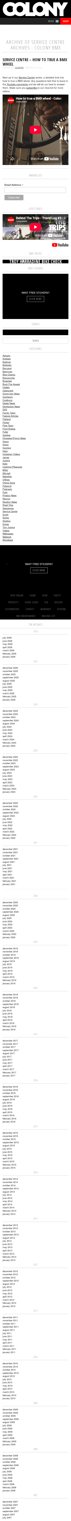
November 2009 (10, 1412)
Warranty (45, 609)
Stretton (7, 521)
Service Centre (27, 77)
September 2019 (11, 957)
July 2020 (7, 918)
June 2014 (7, 1198)
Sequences (8, 508)
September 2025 (11, 677)
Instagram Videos (11, 454)
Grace (6, 441)
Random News (10, 502)
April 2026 (7, 647)
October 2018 (9, 1000)
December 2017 (10, 1040)
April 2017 (7, 1066)
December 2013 (10, 1225)
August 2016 (9, 1099)
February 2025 (9, 696)
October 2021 (9, 855)
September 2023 (11, 766)
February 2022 (9, 834)
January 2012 (9, 1306)
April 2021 (7, 874)
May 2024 (7, 733)
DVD (5, 409)
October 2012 (9, 1277)
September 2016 (11, 1096)
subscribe (32, 87)
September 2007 (11, 1511)
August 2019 (9, 961)
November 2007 (10, 1504)
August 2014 (9, 1191)
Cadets (6, 387)
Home (33, 595)
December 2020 (10, 902)
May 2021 (7, 871)
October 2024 (9, 717)
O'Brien (6, 479)
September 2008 (11, 1465)
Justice (6, 460)
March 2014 (8, 1207)
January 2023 (9, 791)
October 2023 (9, 763)
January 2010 (9, 1398)
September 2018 (11, 1004)
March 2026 (8, 650)
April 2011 (7, 1342)
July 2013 (7, 1240)
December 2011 (10, 1317)
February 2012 (9, 1302)
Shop (66, 21)
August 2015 (9, 1145)
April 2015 (7, 1158)
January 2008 (9, 1490)
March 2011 (8, 1345)
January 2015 (9, 1167)
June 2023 (7, 775)
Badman (7, 362)
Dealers (58, 602)
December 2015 (10, 1132)
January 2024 (9, 745)
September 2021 (11, 858)
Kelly (5, 463)
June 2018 (7, 1013)
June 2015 (7, 1152)
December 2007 (10, 1501)
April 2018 (7, 1019)
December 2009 (10, 1409)
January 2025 (9, 699)
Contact (30, 609)
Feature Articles (10, 416)
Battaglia (7, 365)
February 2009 (9, 1441)
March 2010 (8, 1392)
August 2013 (9, 1237)
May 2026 (7, 644)
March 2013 (8, 1253)
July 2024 (7, 726)
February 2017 (9, 1072)
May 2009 (7, 1431)
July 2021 (7, 865)
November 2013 (10, 1228)
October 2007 (9, 1508)
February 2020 (9, 934)
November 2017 (10, 1043)
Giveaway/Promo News (14, 438)
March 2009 (8, 1438)
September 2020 (11, 911)
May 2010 (7, 1385)
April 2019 (7, 973)
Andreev (7, 358)
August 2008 (9, 1468)
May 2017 (7, 1062)
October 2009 (9, 1415)
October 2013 (9, 1231)
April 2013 (7, 1250)
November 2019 (10, 951)
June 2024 (7, 729)
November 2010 (10, 1366)
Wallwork (7, 536)
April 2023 (7, 782)
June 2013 (7, 1244)
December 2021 (10, 849)
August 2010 (9, 1376)
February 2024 (9, 742)
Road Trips (8, 505)
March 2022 (8, 831)
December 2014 (10, 1178)
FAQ (46, 602)
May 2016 (7, 1109)
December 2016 (10, 1086)
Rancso (6, 498)
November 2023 (10, 760)
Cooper (19, 67)
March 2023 (8, 785)
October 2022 (9, 809)
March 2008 (8, 1484)
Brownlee (7, 381)
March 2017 (8, 1069)
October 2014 (9, 1185)
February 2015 (9, 1164)
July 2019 (7, 964)
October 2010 (9, 1369)
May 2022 (7, 825)
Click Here (35, 298)
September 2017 (11, 1050)
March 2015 (8, 1161)
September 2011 (11, 1326)
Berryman (7, 371)
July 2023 (7, 772)
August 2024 (9, 723)
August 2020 (9, 915)
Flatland (7, 419)
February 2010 (9, 1395)
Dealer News (9, 403)
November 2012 (10, 1274)
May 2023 (7, 779)
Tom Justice (9, 527)
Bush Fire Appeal (11, 384)
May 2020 (7, 924)
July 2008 (7, 1471)
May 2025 (7, 690)
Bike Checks (9, 374)
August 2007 (9, 1514)
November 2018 (10, 997)
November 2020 (10, 905)
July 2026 (7, 637)
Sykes (6, 524)
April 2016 (7, 1112)
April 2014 (7, 1204)
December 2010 (10, 1363)
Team (44, 595)
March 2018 (8, 1023)
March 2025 (8, 693)
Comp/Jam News (11, 393)
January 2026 (9, 656)
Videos (6, 530)
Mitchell (6, 473)
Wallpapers (8, 533)
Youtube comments (17, 84)
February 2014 (9, 1210)
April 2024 (7, 736)
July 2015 (7, 1148)
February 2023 (9, 788)
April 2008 (7, 1481)
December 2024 (10, 710)
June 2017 (7, 1059)
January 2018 (9, 1029)
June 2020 (7, 921)
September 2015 (11, 1142)
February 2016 (9, 1118)
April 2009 (7, 1435)
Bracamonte (9, 377)
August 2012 (9, 1283)
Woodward (8, 540)
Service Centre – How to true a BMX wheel (35, 62)
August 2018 (9, 1007)
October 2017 (9, 1046)
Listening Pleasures (12, 466)
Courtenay (8, 396)
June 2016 (7, 1105)
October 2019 (9, 954)
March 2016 (8, 1115)
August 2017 (9, 1053)
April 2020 (7, 927)
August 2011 (9, 1330)
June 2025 (7, 687)
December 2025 (10, 667)
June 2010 (7, 1382)
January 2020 (9, 937)
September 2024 (11, 720)
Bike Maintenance (26, 616)
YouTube (61, 609)
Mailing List (48, 616)
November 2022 (10, 806)
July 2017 (7, 1056)
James (6, 457)
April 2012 (7, 1296)
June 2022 (7, 822)
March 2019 (8, 977)
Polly (5, 492)
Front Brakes (9, 428)
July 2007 (7, 1517)
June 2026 (7, 640)
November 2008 (10, 1458)
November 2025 (10, 671)
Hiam (5, 451)
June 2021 (7, 868)
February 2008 (9, 1487)
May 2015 (7, 1155)
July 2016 (7, 1102)
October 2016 (9, 1093)
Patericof (7, 486)
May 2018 (7, 1016)
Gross (6, 444)
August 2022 (9, 815)
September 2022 (11, 812)
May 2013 (7, 1247)
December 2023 (10, 756)
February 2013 (9, 1256)
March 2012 (8, 1299)
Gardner (7, 435)
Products (13, 602)
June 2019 (7, 967)
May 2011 (7, 1339)
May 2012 (7, 1293)
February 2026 (9, 653)
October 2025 (9, 674)
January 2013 (9, 1260)
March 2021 (8, 877)
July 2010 (7, 1379)
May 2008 (7, 1477)
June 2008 (7, 1474)
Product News (10, 495)
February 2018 (9, 1026)
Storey (6, 517)
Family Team (9, 412)
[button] (51, 21)
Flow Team (8, 425)
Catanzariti (8, 390)
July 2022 (7, 818)
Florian (6, 422)
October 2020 (9, 908)
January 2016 (9, 1121)
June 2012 (7, 1290)
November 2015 (10, 1136)
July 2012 (7, 1287)
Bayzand (7, 368)
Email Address (13, 185)
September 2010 (11, 1373)
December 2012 (10, 1271)
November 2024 (10, 714)
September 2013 (11, 1234)
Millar (5, 470)
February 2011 (9, 1349)
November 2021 (10, 852)
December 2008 (10, 1455)
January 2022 (9, 837)
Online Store (9, 482)
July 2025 (7, 683)
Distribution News (11, 406)
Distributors (12, 609)
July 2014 (7, 1194)
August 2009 (9, 1422)
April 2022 (7, 828)
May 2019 (7, 970)
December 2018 (10, 994)
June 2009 (7, 1428)
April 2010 (7, 1388)
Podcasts (7, 489)
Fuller (5, 431)
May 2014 (7, 1201)
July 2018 (7, 1010)
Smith (5, 514)
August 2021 (9, 861)
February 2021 (9, 880)
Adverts (6, 355)
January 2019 (9, 983)
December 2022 (10, 803)
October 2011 (9, 1323)
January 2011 (9, 1352)
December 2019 (10, 948)
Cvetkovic (8, 400)
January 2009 (9, 1444)
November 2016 (10, 1089)
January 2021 (9, 884)
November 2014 (10, 1182)
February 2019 (9, 980)
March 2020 (8, 931)
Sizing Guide (31, 602)
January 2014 (9, 1214)
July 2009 (7, 1425)
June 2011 (7, 1336)
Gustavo (7, 447)
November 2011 (10, 1320)
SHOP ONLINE (17, 595)
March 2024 (8, 739)
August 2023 (9, 769)
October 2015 (9, 1139)
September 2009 (11, 1419)
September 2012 (11, 1280)
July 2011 (7, 1333)
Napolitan (7, 476)
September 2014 (11, 1188)
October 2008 (9, 1461)
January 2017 (9, 1075)
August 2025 (9, 680)
